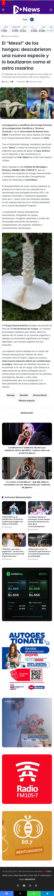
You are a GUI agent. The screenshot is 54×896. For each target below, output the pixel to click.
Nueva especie (27, 400)
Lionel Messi (40, 395)
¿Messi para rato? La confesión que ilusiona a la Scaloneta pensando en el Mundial (39, 552)
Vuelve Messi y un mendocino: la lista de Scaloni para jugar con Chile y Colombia (12, 520)
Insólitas (15, 36)
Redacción (7, 82)
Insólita (24, 395)
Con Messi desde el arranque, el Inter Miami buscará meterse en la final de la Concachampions (39, 522)
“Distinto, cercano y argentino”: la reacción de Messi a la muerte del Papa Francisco (13, 552)
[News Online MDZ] (27, 9)
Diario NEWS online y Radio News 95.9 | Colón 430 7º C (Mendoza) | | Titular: (27, 875)
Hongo (11, 395)
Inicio (6, 36)
